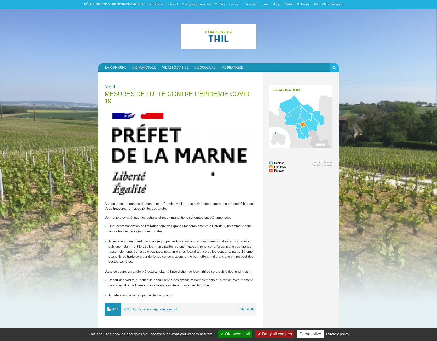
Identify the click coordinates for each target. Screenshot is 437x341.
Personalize (310, 334)
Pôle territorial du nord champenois (114, 4)
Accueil (110, 87)
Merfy (276, 4)
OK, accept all (237, 334)
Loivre (265, 4)
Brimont (173, 4)
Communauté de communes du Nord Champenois (218, 36)
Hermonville (250, 4)
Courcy (233, 4)
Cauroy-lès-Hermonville (196, 4)
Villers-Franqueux (333, 4)
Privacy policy (337, 334)
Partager (279, 170)
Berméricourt (156, 4)
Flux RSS (280, 166)
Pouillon (288, 4)
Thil (316, 4)
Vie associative (175, 67)
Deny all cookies (276, 334)
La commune (115, 67)
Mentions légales (322, 165)
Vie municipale (144, 67)
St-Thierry (303, 4)
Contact (279, 162)
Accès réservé (323, 162)
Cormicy (220, 4)
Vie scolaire (204, 67)
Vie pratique (232, 67)
